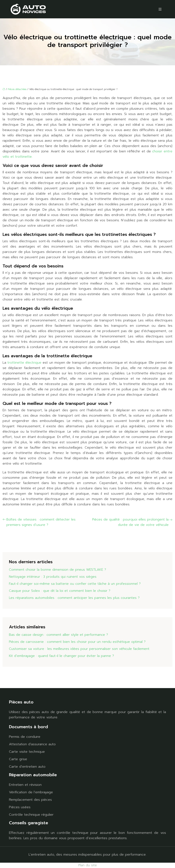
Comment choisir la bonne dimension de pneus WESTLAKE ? (57, 569)
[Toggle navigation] (160, 9)
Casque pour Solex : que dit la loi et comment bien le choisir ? (59, 590)
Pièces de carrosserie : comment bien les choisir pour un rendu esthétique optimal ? (77, 641)
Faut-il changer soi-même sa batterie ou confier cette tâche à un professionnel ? (75, 583)
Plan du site (87, 865)
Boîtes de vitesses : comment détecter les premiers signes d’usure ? (41, 522)
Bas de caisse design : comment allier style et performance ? (58, 634)
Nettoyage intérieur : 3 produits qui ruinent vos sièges (52, 576)
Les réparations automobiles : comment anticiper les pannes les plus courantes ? (74, 597)
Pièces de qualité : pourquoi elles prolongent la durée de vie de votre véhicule (130, 522)
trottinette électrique (24, 362)
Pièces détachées (17, 89)
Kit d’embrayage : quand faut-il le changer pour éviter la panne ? (61, 656)
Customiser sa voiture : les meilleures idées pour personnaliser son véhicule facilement (79, 648)
